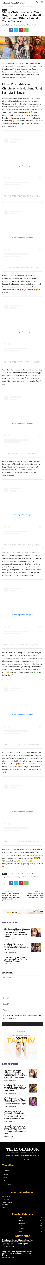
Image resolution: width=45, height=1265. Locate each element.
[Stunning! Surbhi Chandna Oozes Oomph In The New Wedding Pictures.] (36, 961)
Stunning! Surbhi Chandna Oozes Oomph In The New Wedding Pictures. (16, 959)
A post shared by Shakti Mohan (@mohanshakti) (24, 645)
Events (5, 9)
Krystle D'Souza (7, 877)
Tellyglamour (8, 25)
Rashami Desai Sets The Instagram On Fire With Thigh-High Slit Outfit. (34, 895)
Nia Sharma (25, 877)
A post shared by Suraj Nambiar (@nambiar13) (23, 196)
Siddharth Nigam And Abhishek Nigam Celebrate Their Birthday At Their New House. (16, 947)
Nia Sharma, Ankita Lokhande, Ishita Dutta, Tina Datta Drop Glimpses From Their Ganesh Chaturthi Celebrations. (15, 1115)
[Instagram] (20, 1159)
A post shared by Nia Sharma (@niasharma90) (23, 745)
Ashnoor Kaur (20, 874)
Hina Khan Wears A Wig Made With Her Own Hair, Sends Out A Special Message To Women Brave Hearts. (15, 1130)
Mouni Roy (17, 877)
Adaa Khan (12, 874)
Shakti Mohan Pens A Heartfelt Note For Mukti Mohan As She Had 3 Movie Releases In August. (15, 1101)
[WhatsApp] (26, 30)
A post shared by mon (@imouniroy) (22, 268)
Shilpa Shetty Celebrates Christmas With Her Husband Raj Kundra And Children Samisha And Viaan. (11, 897)
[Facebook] (11, 30)
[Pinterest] (21, 30)
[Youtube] (28, 1159)
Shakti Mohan (35, 877)
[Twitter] (16, 30)
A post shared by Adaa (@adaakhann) (22, 453)
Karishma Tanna (31, 874)
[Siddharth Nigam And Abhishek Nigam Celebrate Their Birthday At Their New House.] (36, 947)
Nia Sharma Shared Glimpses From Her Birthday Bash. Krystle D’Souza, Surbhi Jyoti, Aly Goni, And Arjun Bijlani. (17, 932)
